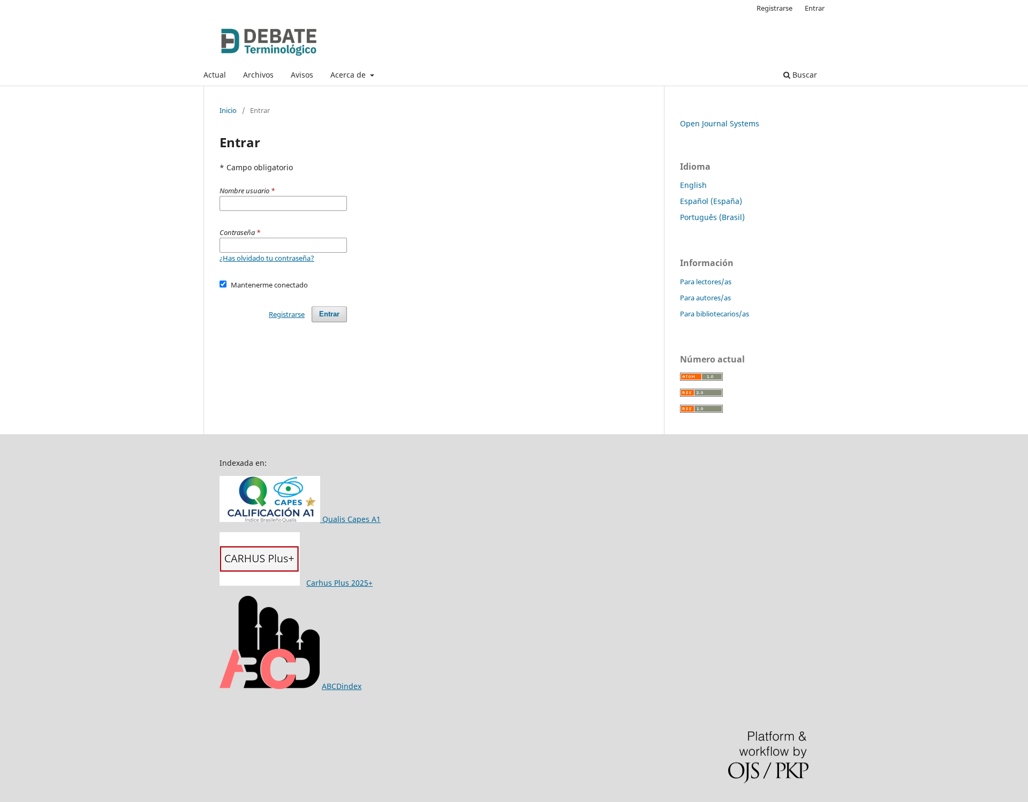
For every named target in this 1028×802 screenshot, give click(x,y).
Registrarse (774, 8)
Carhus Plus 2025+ (339, 583)
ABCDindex (341, 686)
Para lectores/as (705, 281)
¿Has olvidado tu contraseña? (267, 258)
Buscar (803, 75)
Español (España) (711, 201)
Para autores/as (705, 297)
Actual (214, 75)
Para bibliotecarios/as (714, 314)
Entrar (815, 8)
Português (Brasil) (712, 217)
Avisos (302, 75)
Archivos (258, 75)
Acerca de (349, 75)
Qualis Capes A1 (350, 519)
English (693, 185)
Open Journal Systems (719, 123)
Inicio (228, 110)
